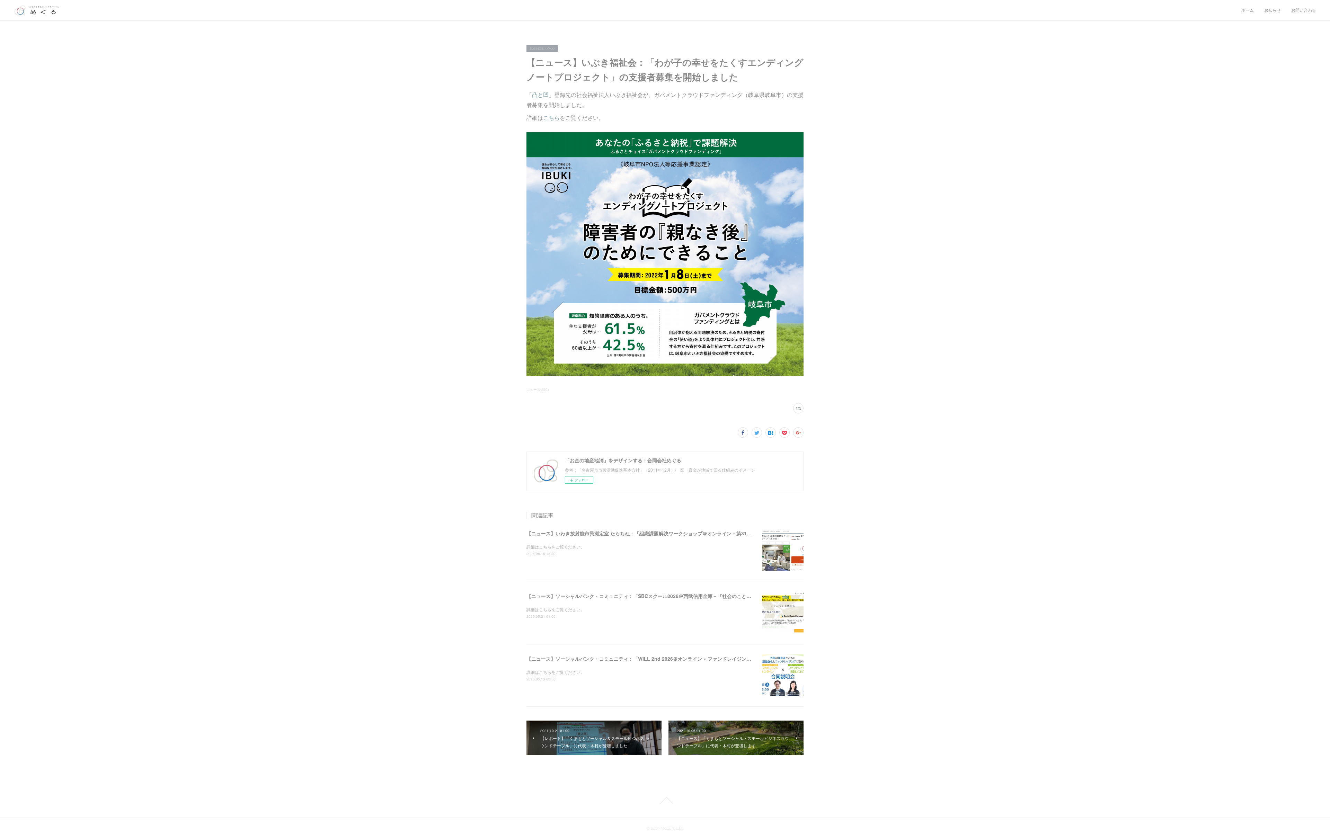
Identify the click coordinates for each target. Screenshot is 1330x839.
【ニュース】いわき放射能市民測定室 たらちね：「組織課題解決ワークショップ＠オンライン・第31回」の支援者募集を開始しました (672, 533)
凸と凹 (540, 95)
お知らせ (1272, 10)
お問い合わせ (1303, 10)
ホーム (1247, 10)
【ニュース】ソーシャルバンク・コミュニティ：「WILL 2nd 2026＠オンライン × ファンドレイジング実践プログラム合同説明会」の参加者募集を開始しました (701, 658)
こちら (551, 118)
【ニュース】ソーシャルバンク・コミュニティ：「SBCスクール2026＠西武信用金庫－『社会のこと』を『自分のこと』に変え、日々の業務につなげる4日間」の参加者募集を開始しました (732, 595)
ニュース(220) (537, 389)
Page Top (665, 800)
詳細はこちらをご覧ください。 (555, 547)
